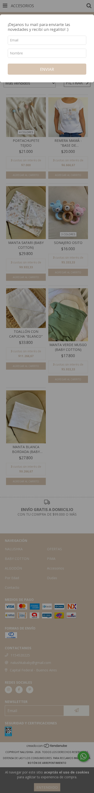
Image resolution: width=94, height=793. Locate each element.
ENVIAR (47, 69)
